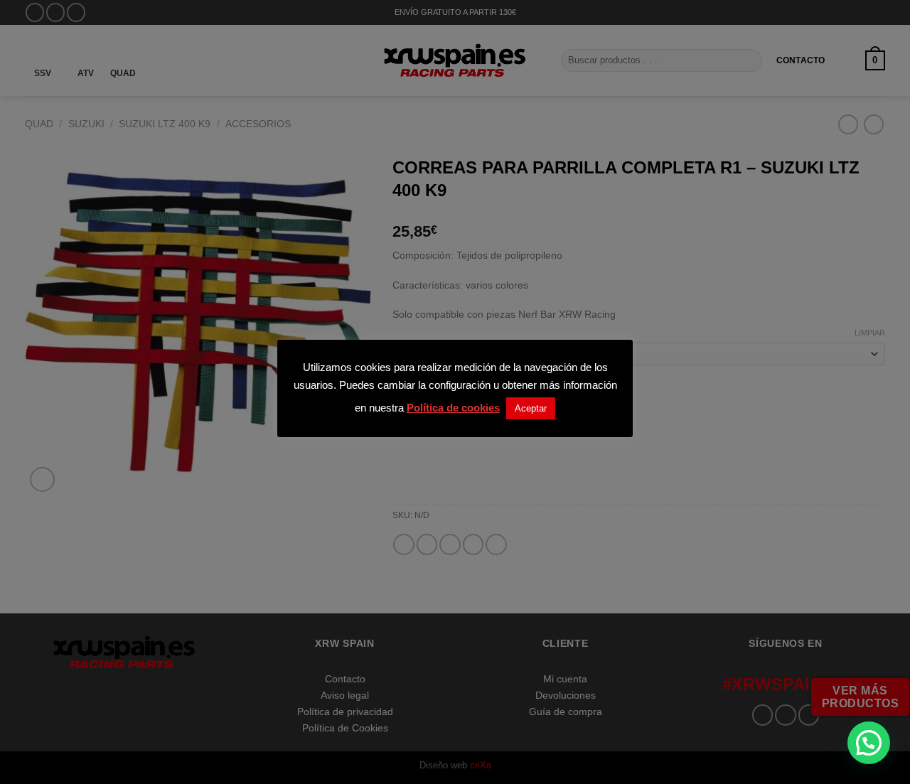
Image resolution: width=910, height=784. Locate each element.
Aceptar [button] (531, 408)
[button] (868, 742)
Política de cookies (453, 408)
